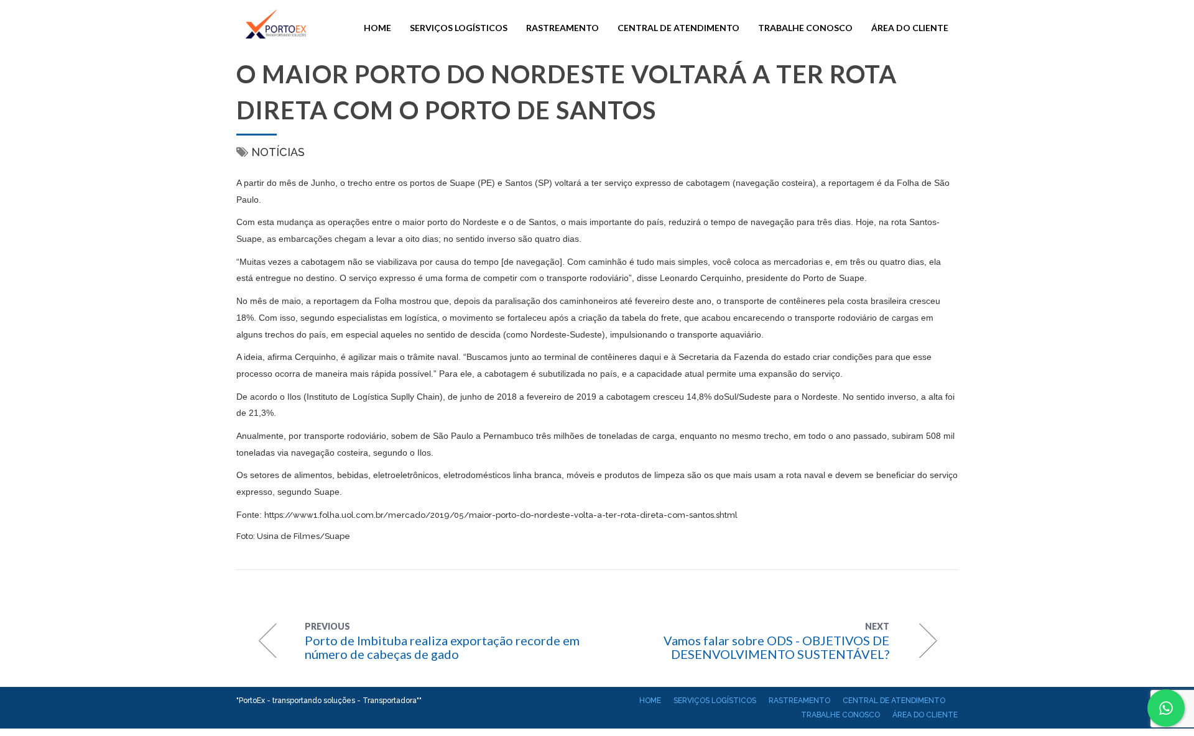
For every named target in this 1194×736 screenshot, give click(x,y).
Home (377, 27)
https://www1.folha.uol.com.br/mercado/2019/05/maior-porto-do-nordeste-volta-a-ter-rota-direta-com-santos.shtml (501, 515)
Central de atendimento (678, 27)
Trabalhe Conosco (805, 27)
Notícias (278, 152)
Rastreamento (562, 27)
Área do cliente (909, 27)
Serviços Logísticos (458, 27)
